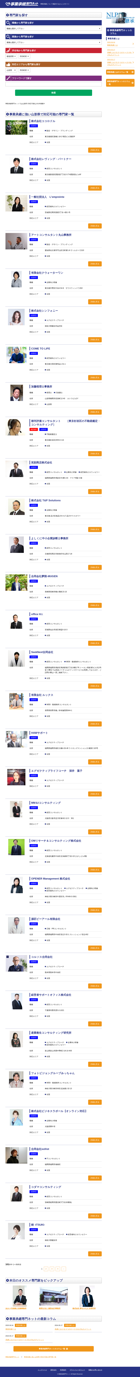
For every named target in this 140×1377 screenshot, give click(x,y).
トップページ (42, 1370)
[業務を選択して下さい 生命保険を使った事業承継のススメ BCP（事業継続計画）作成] (53, 42)
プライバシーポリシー (77, 1370)
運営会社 (53, 1370)
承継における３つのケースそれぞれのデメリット (24, 1340)
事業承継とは (20, 1325)
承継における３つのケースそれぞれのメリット (73, 1329)
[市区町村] (24, 56)
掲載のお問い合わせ (95, 1370)
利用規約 (63, 1370)
